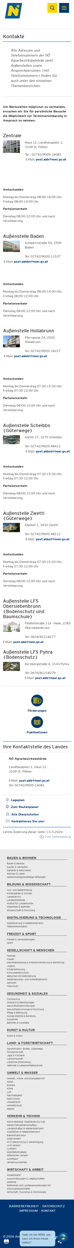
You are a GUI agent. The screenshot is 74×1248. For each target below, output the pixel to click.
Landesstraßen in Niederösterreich (25, 1128)
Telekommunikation (17, 926)
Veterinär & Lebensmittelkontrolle (24, 1065)
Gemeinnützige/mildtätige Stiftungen (26, 877)
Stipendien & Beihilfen (18, 906)
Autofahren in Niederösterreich (23, 1131)
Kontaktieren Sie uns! (27, 821)
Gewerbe (11, 1181)
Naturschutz (13, 1098)
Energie (11, 1085)
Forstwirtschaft (15, 1052)
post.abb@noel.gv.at (34, 780)
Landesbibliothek (16, 900)
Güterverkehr (14, 1138)
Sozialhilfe (12, 1019)
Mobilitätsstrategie (16, 1152)
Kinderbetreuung (16, 969)
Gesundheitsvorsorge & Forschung (25, 1009)
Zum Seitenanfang (57, 836)
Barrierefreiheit (24, 1206)
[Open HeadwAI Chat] (63, 1237)
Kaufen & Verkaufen (17, 866)
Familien (11, 955)
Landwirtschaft (15, 1058)
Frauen (10, 959)
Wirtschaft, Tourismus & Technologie (26, 1192)
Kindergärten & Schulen (19, 893)
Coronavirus (13, 999)
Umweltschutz (14, 1105)
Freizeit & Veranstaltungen (21, 939)
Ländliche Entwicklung (19, 1062)
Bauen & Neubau (15, 863)
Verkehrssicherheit (17, 1162)
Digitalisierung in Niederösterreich (25, 923)
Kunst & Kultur (15, 1035)
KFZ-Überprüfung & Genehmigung (25, 1142)
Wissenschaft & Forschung (21, 910)
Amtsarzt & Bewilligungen (20, 1002)
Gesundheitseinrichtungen (21, 1005)
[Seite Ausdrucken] (6, 1242)
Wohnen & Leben (16, 873)
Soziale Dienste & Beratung (21, 1016)
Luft (9, 1091)
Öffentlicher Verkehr (17, 1155)
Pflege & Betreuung (17, 1012)
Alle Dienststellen (25, 814)
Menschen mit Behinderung (21, 976)
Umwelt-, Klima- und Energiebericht (26, 1078)
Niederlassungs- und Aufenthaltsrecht (27, 979)
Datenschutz (53, 1206)
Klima (10, 1088)
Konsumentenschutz (18, 972)
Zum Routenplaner (25, 807)
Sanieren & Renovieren (19, 870)
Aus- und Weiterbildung (19, 890)
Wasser (10, 1108)
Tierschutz (12, 986)
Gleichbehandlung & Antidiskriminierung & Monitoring (35, 962)
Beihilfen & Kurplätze (18, 1022)
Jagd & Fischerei (16, 1055)
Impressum (28, 1211)
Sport (10, 942)
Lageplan (17, 800)
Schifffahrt (12, 1158)
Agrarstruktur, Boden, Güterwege (25, 1048)
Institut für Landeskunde (20, 903)
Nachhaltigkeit (14, 1095)
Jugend (11, 965)
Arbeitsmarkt (14, 1175)
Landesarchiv (14, 896)
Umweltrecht (13, 1102)
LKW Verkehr (14, 1145)
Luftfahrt (11, 1148)
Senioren (11, 982)
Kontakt (48, 1211)
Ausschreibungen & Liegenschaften (26, 1178)
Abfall (10, 1081)
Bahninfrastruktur (16, 1135)
